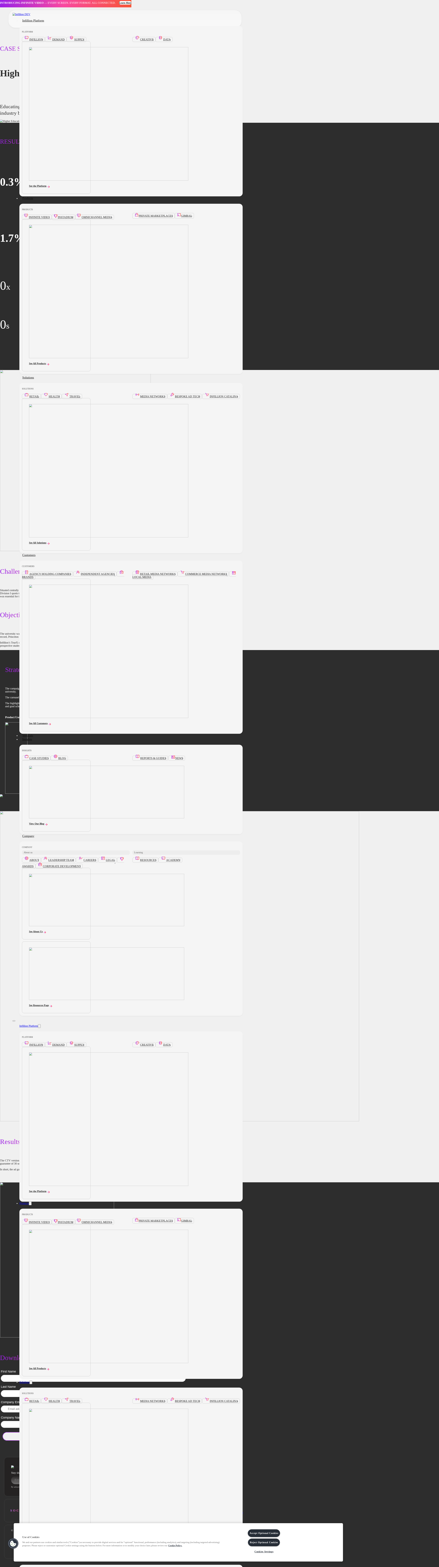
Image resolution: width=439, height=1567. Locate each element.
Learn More (125, 3)
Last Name (8, 1386)
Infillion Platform (33, 20)
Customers (28, 555)
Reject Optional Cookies (264, 1542)
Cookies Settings (264, 1551)
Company (28, 836)
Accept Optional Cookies (264, 1533)
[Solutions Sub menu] (30, 1382)
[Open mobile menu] (14, 1020)
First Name (8, 1371)
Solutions (28, 377)
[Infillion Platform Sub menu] (39, 1026)
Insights (27, 739)
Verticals (27, 735)
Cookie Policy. (175, 1545)
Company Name (12, 1417)
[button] (13, 1543)
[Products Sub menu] (30, 1203)
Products (27, 198)
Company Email (12, 1402)
